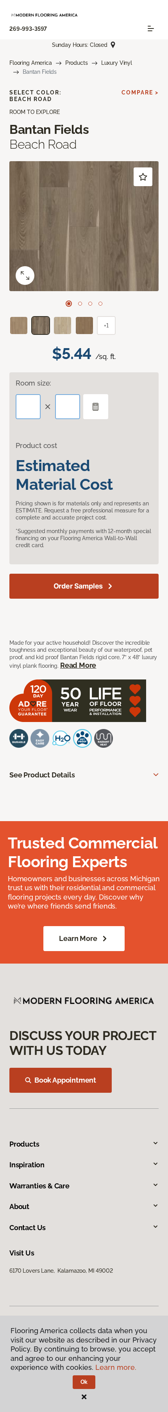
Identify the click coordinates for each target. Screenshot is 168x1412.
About (19, 1206)
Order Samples (78, 586)
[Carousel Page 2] (80, 304)
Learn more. (115, 1367)
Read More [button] (78, 665)
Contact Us (27, 1227)
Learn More (78, 938)
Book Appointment (65, 1080)
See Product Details (42, 775)
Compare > (140, 92)
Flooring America (30, 63)
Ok (84, 1382)
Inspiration (27, 1165)
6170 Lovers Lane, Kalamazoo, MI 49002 (61, 1271)
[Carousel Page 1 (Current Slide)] (69, 304)
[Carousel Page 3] (90, 304)
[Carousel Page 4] (100, 304)
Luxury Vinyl (116, 63)
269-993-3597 (28, 29)
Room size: (33, 383)
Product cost (36, 445)
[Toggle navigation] (151, 28)
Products (76, 63)
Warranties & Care (39, 1186)
